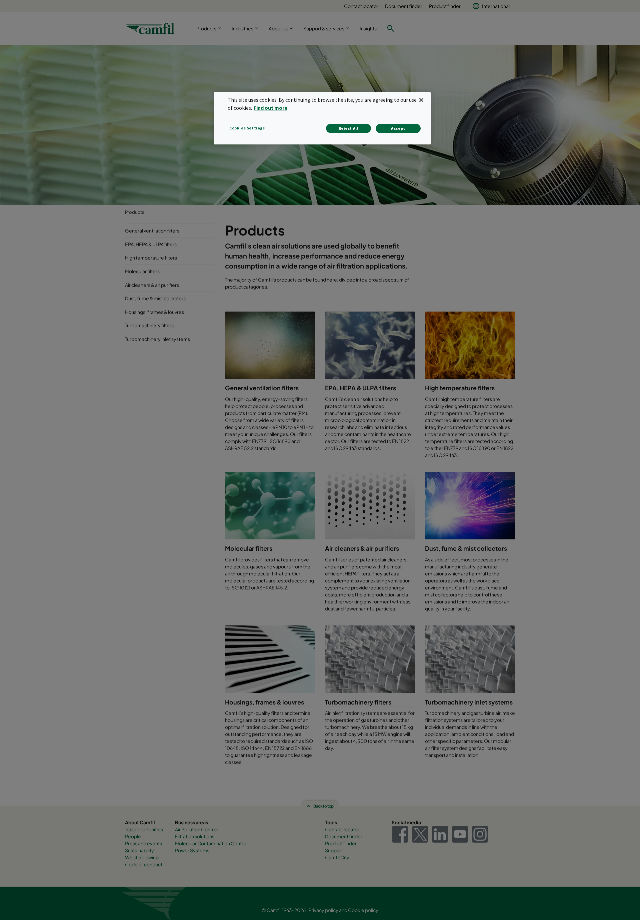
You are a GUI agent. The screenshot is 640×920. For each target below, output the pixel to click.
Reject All (349, 128)
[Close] (421, 100)
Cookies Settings (247, 127)
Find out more (270, 107)
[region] (322, 118)
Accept (398, 128)
